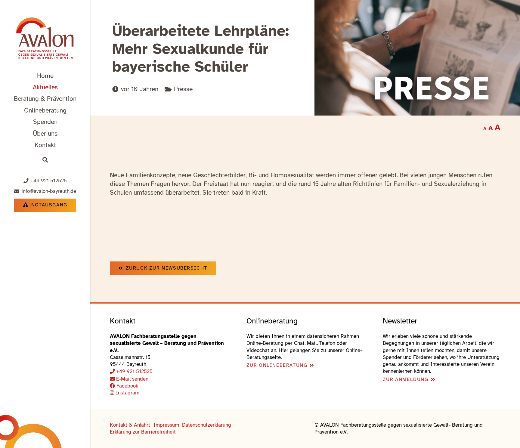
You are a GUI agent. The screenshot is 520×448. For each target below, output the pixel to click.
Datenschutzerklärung (206, 425)
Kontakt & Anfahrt (130, 425)
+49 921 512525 (134, 371)
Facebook (126, 386)
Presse (183, 89)
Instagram (126, 393)
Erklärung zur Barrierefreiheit (143, 432)
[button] (82, 98)
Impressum (166, 425)
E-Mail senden (132, 379)
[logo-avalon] (45, 39)
